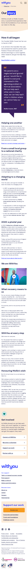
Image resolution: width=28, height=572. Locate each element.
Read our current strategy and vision (12, 143)
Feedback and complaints (8, 540)
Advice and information (8, 483)
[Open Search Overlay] (21, 3)
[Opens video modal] (14, 276)
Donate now (14, 510)
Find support (5, 478)
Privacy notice (5, 533)
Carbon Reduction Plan (7, 544)
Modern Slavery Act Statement (9, 536)
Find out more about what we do (11, 258)
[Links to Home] (5, 3)
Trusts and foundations (10, 517)
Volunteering (5, 498)
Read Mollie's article (8, 60)
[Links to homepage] (14, 467)
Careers (3, 495)
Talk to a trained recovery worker (11, 475)
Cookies (12, 533)
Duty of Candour (20, 540)
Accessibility (19, 533)
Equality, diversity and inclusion (9, 542)
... (1, 6)
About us (6, 6)
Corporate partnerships (10, 515)
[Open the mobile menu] (25, 3)
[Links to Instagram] (6, 529)
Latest (3, 492)
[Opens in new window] (7, 559)
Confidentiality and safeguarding (9, 538)
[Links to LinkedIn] (2, 529)
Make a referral (6, 480)
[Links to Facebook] (9, 529)
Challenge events (8, 520)
